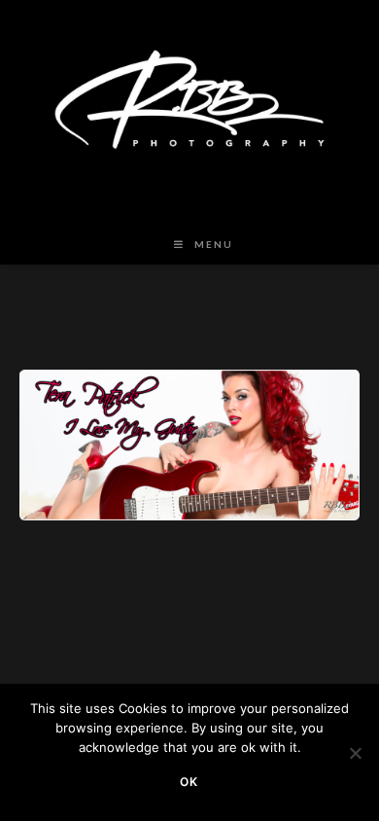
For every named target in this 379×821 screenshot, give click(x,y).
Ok (189, 781)
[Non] (354, 753)
